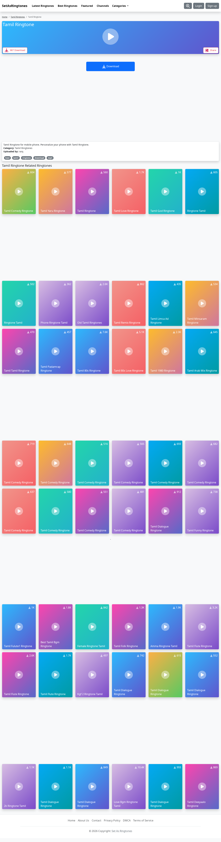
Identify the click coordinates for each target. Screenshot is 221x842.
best (7, 158)
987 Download (17, 50)
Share (212, 50)
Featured (87, 6)
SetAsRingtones (14, 6)
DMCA (127, 820)
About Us (83, 820)
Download (112, 66)
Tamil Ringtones (18, 17)
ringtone (26, 158)
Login (198, 6)
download (39, 158)
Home (4, 17)
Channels (103, 6)
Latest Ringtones (43, 6)
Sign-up (212, 6)
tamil (15, 158)
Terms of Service (143, 820)
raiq (21, 151)
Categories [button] (119, 6)
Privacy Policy (112, 820)
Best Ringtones (67, 6)
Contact (96, 820)
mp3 (50, 158)
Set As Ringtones (122, 831)
